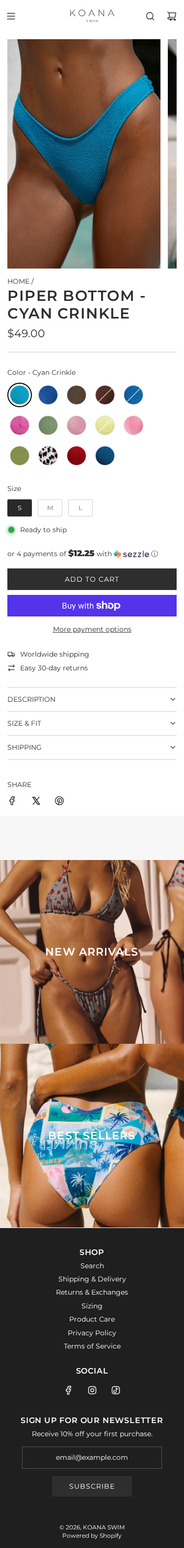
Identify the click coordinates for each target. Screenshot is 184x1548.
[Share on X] (36, 802)
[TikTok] (116, 1390)
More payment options (92, 629)
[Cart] (172, 16)
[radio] (19, 395)
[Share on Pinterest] (59, 802)
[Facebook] (68, 1390)
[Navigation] (11, 16)
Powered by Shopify (92, 1535)
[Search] (150, 16)
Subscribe (92, 1486)
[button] (92, 554)
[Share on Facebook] (12, 802)
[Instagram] (92, 1390)
